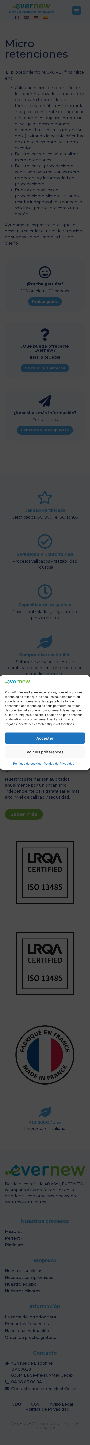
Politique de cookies (27, 763)
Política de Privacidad (59, 763)
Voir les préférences (45, 751)
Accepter (45, 738)
